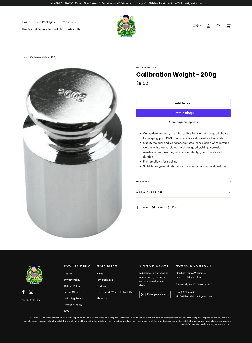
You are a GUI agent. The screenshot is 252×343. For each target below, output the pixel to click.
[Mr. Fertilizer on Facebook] (23, 291)
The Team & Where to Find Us (42, 29)
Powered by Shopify (30, 299)
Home (26, 22)
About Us (74, 29)
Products (67, 22)
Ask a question (149, 192)
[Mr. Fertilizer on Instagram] (31, 291)
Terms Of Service (74, 292)
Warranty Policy (73, 304)
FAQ (66, 311)
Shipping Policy (73, 298)
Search (68, 273)
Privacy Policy (72, 280)
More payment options (183, 122)
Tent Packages (45, 22)
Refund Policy (72, 286)
